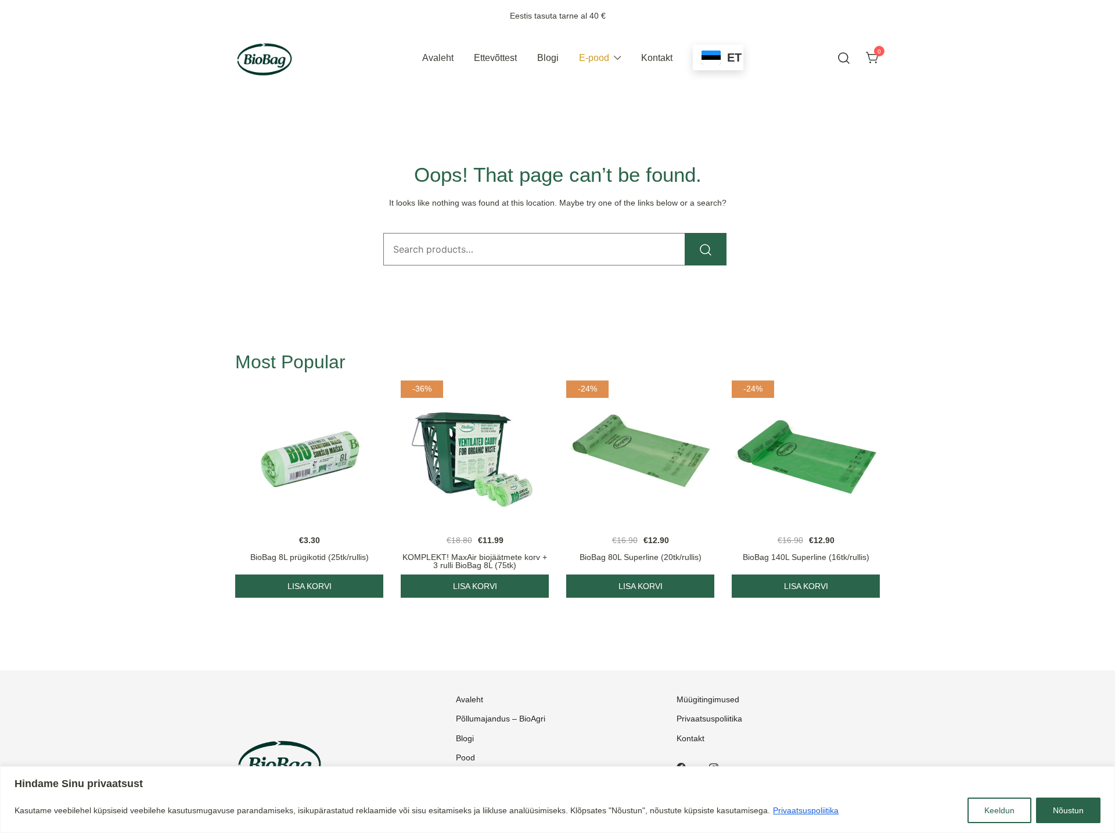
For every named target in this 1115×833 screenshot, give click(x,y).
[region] (557, 799)
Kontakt (656, 58)
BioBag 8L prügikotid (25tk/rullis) (309, 557)
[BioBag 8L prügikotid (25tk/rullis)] (309, 454)
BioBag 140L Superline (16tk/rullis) (806, 557)
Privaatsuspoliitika (806, 810)
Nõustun (1068, 810)
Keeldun (999, 810)
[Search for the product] (705, 249)
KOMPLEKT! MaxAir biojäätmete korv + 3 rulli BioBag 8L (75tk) (474, 561)
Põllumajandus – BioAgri (500, 718)
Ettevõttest (495, 58)
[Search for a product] (844, 58)
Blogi (548, 58)
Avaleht (438, 58)
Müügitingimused (708, 699)
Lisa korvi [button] (309, 586)
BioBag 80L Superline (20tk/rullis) (641, 557)
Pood (465, 757)
